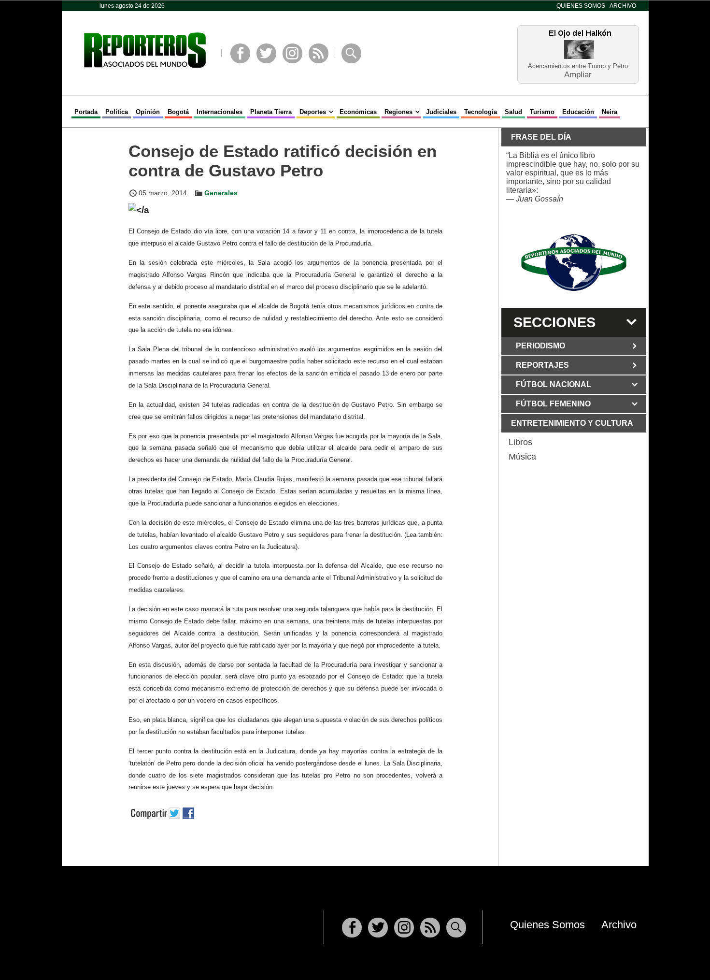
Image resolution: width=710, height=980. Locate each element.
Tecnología (480, 111)
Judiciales (441, 111)
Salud (513, 111)
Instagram (292, 53)
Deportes (312, 111)
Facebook (240, 53)
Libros (520, 442)
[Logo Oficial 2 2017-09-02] (573, 262)
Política (116, 111)
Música (522, 456)
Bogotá (178, 111)
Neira (609, 111)
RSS (318, 53)
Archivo (623, 5)
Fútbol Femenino (553, 404)
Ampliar (578, 74)
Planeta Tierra (271, 111)
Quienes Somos (580, 5)
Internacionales (219, 111)
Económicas (358, 111)
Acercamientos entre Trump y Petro (578, 66)
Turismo (542, 111)
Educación (578, 111)
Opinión (148, 111)
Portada (86, 111)
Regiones (398, 111)
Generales (221, 193)
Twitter (266, 53)
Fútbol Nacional (553, 384)
